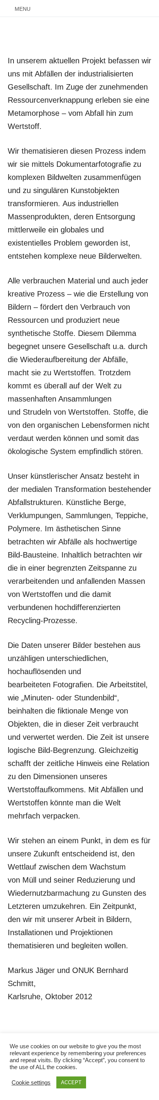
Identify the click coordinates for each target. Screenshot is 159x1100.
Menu (22, 9)
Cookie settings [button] (31, 1083)
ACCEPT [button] (71, 1082)
